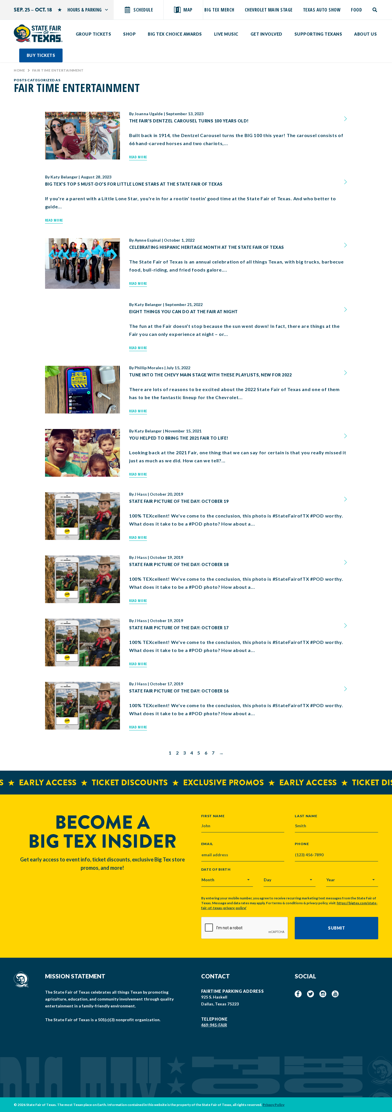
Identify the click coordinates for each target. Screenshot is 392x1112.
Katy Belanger (64, 177)
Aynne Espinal (148, 240)
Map (188, 10)
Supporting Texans (318, 34)
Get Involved (266, 34)
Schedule (143, 10)
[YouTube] (335, 993)
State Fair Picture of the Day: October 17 (179, 627)
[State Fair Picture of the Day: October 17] (82, 642)
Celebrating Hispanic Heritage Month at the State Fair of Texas (206, 247)
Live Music (226, 34)
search (375, 9)
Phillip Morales (149, 368)
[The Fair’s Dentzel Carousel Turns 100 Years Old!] (82, 135)
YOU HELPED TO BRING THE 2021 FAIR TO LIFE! (178, 438)
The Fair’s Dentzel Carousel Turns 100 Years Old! (189, 120)
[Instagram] (322, 993)
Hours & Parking (84, 10)
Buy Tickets (41, 55)
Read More (138, 157)
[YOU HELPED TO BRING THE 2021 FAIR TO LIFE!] (82, 453)
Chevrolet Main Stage (269, 9)
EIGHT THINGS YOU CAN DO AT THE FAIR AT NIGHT (183, 311)
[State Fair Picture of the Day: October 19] (82, 516)
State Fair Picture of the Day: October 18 (179, 564)
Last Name (306, 816)
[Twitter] (310, 993)
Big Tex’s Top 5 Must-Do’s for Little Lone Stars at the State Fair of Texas (134, 184)
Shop (129, 34)
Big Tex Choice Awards (175, 34)
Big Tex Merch (219, 9)
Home (19, 70)
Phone (302, 844)
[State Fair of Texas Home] (38, 33)
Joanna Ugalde (149, 114)
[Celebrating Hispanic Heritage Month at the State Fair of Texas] (82, 263)
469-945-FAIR (214, 1024)
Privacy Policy (273, 1105)
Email (207, 844)
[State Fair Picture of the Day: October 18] (82, 579)
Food (356, 9)
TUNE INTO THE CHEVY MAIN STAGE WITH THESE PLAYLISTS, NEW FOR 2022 (210, 374)
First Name (213, 816)
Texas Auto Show (322, 9)
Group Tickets (93, 34)
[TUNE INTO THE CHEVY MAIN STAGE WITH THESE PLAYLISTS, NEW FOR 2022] (82, 389)
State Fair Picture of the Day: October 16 (179, 690)
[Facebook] (298, 993)
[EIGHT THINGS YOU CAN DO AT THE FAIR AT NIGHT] (82, 307)
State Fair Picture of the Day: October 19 (179, 501)
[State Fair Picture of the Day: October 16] (82, 706)
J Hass (141, 494)
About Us (365, 34)
